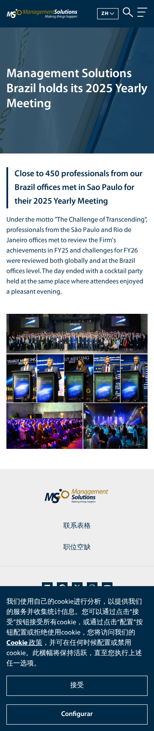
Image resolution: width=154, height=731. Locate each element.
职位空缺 (77, 547)
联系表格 (77, 526)
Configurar (77, 714)
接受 (77, 685)
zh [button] (105, 13)
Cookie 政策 (24, 643)
